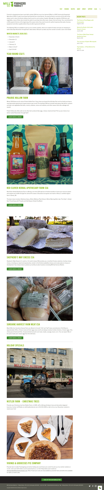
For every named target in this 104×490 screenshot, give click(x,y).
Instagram (96, 486)
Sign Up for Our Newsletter (51, 479)
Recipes (73, 9)
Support (90, 9)
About (78, 9)
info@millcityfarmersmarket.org (53, 485)
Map (60, 485)
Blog (95, 9)
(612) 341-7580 (43, 485)
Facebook (92, 486)
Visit (61, 9)
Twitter (89, 486)
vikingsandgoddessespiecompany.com (17, 470)
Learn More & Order (15, 117)
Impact (84, 9)
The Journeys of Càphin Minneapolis (86, 41)
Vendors (66, 9)
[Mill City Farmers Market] (29, 4)
